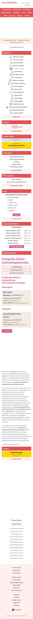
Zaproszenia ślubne (18, 110)
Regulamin (16, 602)
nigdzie (11, 200)
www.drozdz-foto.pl (19, 324)
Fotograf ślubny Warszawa (16, 528)
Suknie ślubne (18, 98)
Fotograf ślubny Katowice (16, 553)
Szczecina (4, 417)
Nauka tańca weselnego (18, 83)
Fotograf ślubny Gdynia (16, 558)
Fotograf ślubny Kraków (16, 531)
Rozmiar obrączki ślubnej (16, 159)
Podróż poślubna (18, 86)
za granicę (12, 210)
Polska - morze (13, 205)
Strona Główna (16, 567)
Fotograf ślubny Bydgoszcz (16, 547)
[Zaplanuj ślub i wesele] (10, 3)
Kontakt (16, 597)
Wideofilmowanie (18, 104)
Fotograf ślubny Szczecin (16, 544)
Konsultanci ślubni (18, 74)
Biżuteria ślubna (18, 62)
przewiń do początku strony (11, 444)
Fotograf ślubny (16, 164)
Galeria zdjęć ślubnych (16, 582)
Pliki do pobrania (8, 176)
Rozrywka (16, 588)
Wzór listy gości (16, 179)
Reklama (16, 595)
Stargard (6, 309)
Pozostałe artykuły (16, 185)
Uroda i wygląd (18, 101)
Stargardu (11, 417)
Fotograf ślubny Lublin (16, 550)
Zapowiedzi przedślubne (10, 224)
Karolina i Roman (19, 240)
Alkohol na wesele (18, 57)
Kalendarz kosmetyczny (17, 156)
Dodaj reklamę (16, 131)
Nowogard (7, 287)
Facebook (18, 609)
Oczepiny (16, 161)
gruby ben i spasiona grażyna (17, 238)
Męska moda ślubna (18, 80)
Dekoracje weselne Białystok (16, 455)
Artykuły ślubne (16, 170)
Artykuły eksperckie (9, 253)
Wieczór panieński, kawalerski (18, 107)
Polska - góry (13, 202)
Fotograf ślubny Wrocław (16, 536)
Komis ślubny (16, 580)
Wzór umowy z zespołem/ (16, 182)
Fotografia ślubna (18, 68)
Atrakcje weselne (18, 59)
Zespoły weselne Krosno (17, 147)
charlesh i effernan (19, 243)
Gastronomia (18, 71)
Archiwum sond (16, 218)
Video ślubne (16, 585)
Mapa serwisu (16, 600)
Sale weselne (18, 89)
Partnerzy (17, 605)
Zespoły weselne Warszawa (17, 139)
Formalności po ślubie (16, 167)
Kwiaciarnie (18, 77)
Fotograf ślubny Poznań (16, 539)
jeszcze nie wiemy (14, 197)
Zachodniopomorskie (16, 270)
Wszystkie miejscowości (16, 273)
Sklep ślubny (16, 570)
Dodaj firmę (16, 117)
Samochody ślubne (18, 92)
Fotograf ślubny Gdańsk (16, 542)
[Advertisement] (16, 35)
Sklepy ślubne (18, 95)
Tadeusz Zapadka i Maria (18, 230)
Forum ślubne (16, 573)
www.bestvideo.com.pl (20, 303)
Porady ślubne (7, 153)
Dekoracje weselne (18, 65)
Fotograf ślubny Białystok (16, 555)
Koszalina (5, 376)
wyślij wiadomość (13, 300)
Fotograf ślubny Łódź (16, 534)
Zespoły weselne (18, 113)
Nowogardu (13, 371)
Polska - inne (12, 208)
